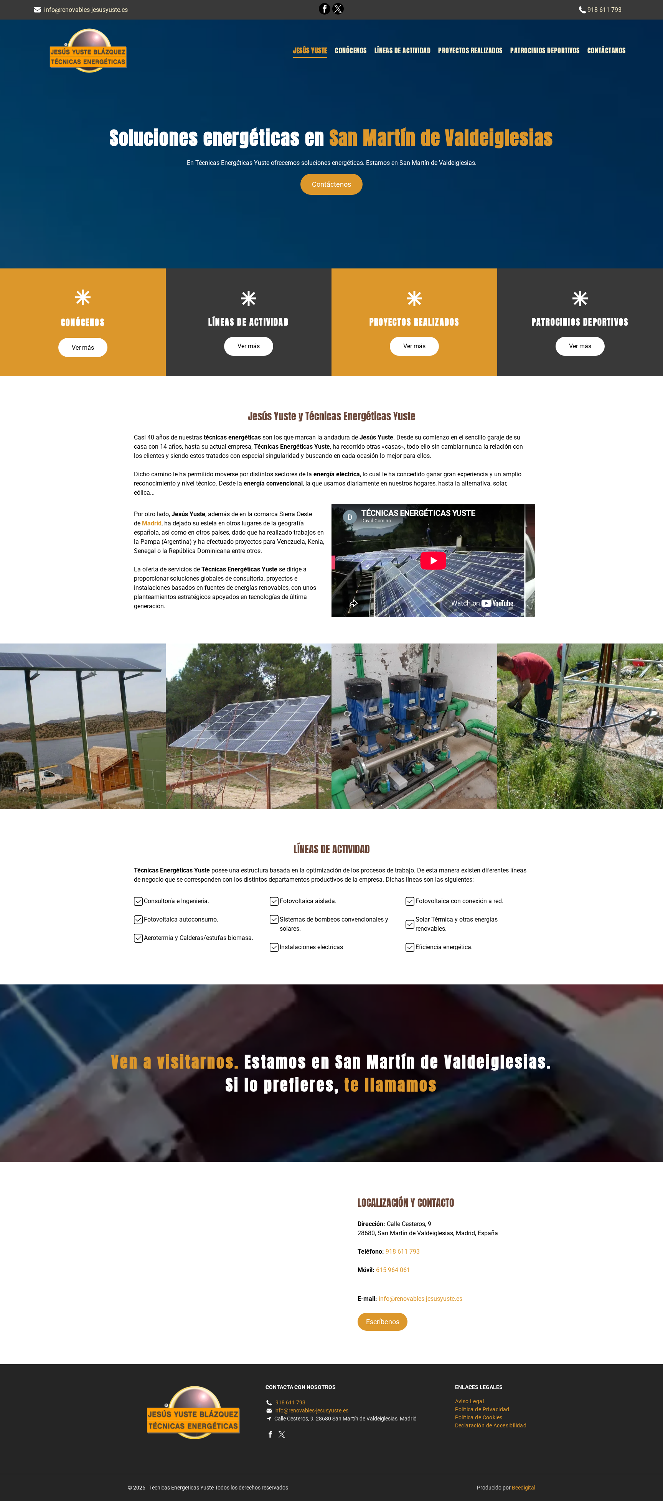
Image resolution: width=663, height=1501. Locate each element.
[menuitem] (310, 50)
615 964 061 (393, 1270)
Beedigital (523, 1488)
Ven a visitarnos (172, 1061)
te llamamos (391, 1084)
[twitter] (338, 9)
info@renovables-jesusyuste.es (86, 9)
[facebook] (324, 9)
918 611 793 (604, 9)
